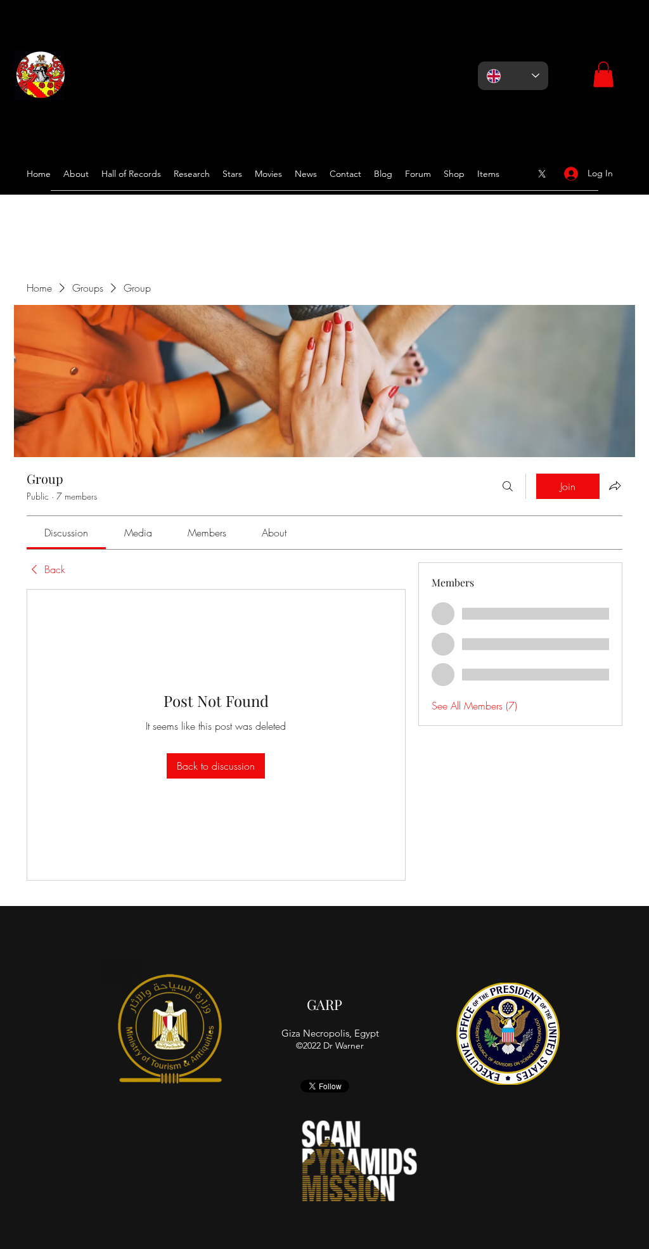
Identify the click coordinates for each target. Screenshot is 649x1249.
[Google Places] (542, 173)
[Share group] (614, 485)
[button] (603, 74)
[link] (66, 533)
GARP (324, 1004)
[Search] (507, 486)
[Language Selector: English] (513, 75)
